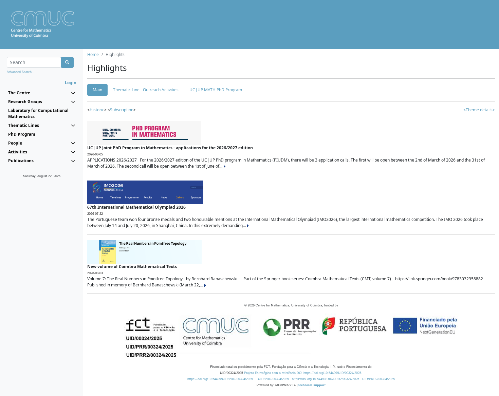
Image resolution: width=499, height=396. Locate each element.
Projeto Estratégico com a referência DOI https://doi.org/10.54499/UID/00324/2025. (303, 373)
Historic (97, 110)
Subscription (121, 110)
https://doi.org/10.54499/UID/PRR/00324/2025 (220, 379)
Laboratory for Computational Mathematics (38, 113)
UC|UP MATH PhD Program (215, 90)
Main (97, 90)
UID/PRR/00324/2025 (273, 379)
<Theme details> (479, 110)
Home (93, 54)
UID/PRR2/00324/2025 (378, 379)
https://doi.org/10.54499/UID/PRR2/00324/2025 (325, 379)
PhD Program (21, 134)
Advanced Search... (21, 72)
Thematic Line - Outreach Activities (146, 90)
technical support (312, 385)
